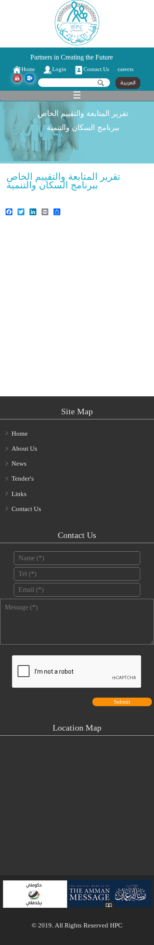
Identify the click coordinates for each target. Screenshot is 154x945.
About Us (24, 448)
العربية (128, 83)
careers (125, 69)
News (19, 463)
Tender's (23, 478)
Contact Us (96, 69)
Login (59, 69)
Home (28, 69)
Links (19, 493)
